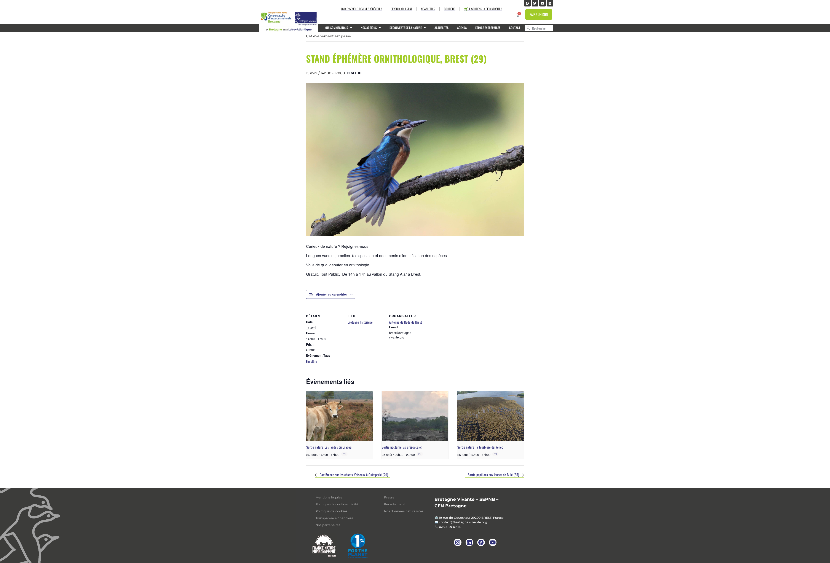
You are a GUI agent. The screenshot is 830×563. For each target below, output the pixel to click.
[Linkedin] (550, 3)
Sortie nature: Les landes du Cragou (328, 447)
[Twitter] (535, 3)
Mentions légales (329, 497)
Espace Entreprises (487, 27)
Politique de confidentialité (337, 504)
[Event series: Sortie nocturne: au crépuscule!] (419, 454)
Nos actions (369, 27)
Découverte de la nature (405, 27)
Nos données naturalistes (403, 511)
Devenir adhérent (401, 8)
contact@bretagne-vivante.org (463, 522)
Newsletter (428, 8)
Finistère (311, 361)
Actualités (441, 27)
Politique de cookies (331, 511)
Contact (514, 27)
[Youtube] (542, 3)
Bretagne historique (360, 322)
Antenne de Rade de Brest (405, 322)
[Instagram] (457, 542)
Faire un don (539, 14)
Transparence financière (334, 518)
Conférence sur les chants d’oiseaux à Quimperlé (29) (353, 474)
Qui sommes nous (336, 27)
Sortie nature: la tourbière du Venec (480, 447)
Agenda (462, 27)
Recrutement (394, 504)
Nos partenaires (328, 525)
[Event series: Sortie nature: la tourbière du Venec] (495, 454)
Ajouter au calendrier (331, 294)
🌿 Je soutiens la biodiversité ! (483, 8)
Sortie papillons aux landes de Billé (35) (494, 474)
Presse (389, 497)
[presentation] (339, 416)
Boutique (449, 8)
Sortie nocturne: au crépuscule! (401, 447)
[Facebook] (527, 3)
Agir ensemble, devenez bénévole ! (361, 8)
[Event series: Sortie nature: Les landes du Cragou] (344, 454)
